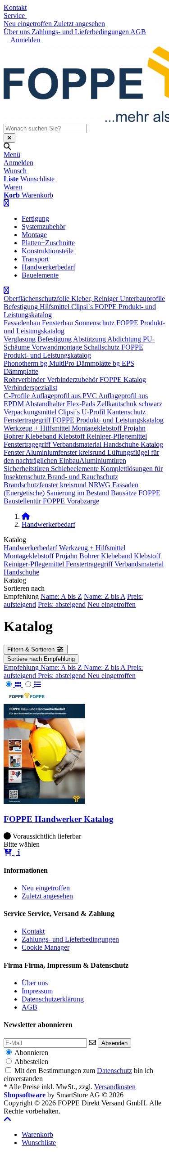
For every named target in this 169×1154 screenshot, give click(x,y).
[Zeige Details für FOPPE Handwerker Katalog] (44, 801)
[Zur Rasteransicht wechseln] (13, 684)
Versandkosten (115, 1087)
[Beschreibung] (19, 852)
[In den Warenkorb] (9, 852)
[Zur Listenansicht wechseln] (32, 684)
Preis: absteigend (62, 604)
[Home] (26, 516)
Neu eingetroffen (111, 604)
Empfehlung (22, 667)
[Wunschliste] (16, 852)
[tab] (37, 1134)
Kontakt (15, 7)
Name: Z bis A (104, 596)
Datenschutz (114, 1070)
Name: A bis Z (61, 596)
